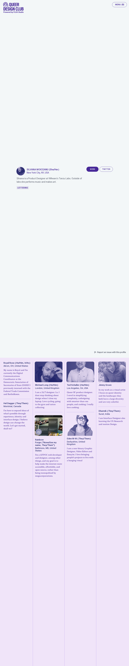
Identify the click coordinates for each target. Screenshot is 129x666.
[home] (13, 7)
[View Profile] (48, 372)
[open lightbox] (21, 171)
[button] (119, 4)
